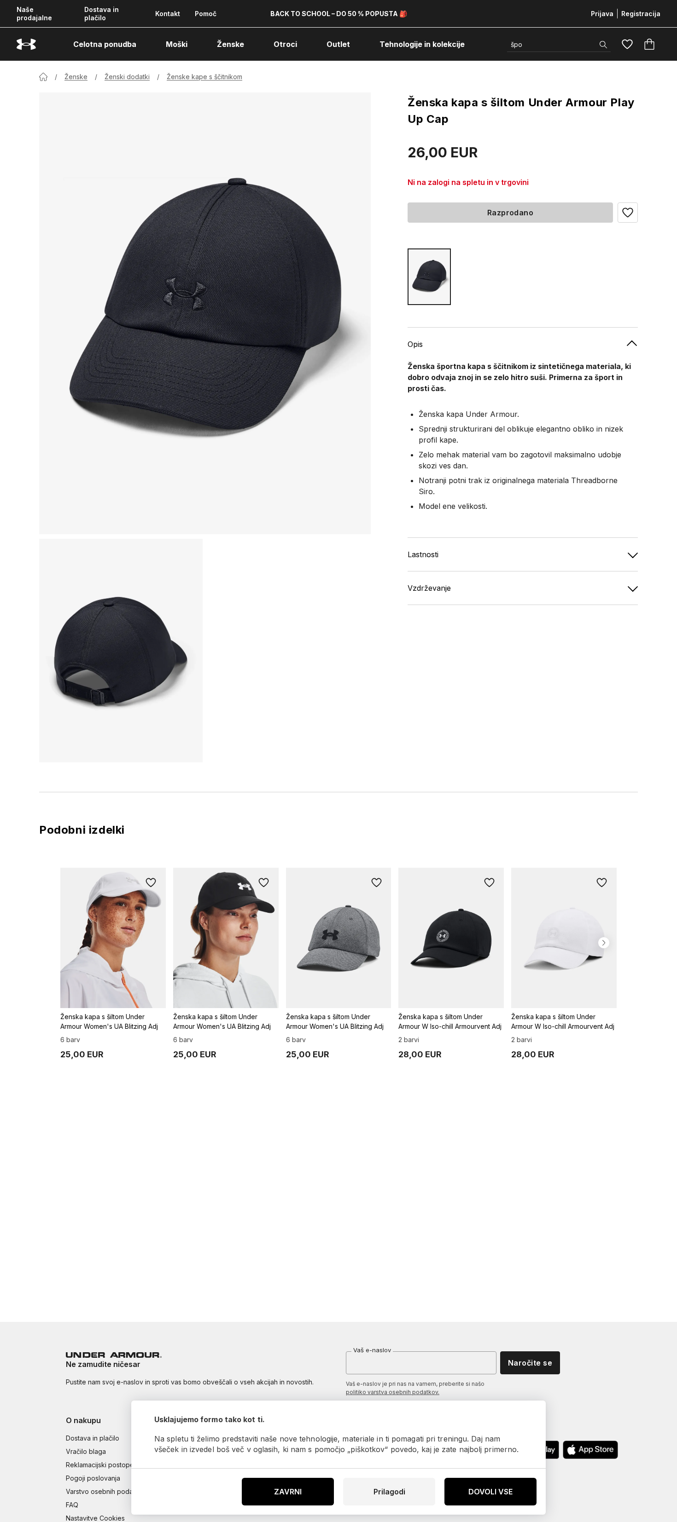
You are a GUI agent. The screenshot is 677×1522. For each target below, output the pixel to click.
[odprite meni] (144, 44)
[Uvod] (43, 77)
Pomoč (205, 13)
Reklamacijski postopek (102, 1465)
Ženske (76, 77)
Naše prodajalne (34, 14)
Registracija (640, 13)
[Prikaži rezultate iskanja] (603, 44)
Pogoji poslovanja (93, 1478)
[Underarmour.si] (26, 44)
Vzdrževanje (429, 588)
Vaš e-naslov (372, 1350)
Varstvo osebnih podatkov (106, 1491)
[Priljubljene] (627, 44)
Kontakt (167, 13)
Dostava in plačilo (101, 14)
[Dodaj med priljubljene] (151, 882)
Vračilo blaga (86, 1451)
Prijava (602, 13)
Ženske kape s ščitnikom (204, 77)
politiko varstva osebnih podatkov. (392, 1392)
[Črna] (429, 276)
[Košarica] (649, 44)
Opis (415, 344)
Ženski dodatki (127, 77)
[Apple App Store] (590, 1450)
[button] (628, 212)
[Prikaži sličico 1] (121, 650)
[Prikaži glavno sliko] (205, 313)
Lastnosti (423, 554)
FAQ (72, 1505)
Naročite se (530, 1362)
